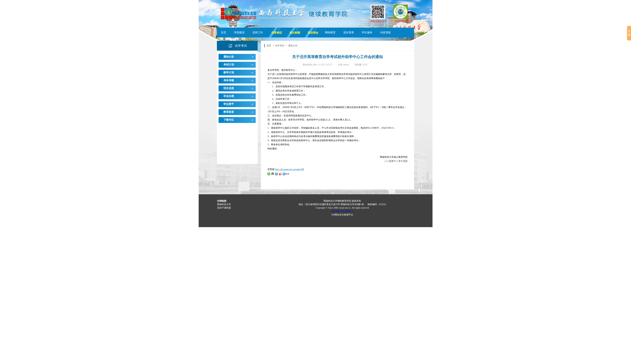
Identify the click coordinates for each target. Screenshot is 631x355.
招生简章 (348, 32)
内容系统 (385, 32)
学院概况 (239, 32)
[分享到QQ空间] (276, 174)
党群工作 (257, 32)
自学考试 (279, 45)
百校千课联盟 (224, 208)
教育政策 (228, 111)
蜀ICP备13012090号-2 (342, 211)
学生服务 (367, 32)
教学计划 (228, 72)
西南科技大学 (224, 204)
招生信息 (228, 88)
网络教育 (330, 32)
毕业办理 (228, 96)
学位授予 (228, 104)
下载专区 (228, 119)
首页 (223, 32)
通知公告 (228, 56)
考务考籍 (228, 80)
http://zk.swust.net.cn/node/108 (289, 169)
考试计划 (228, 64)
